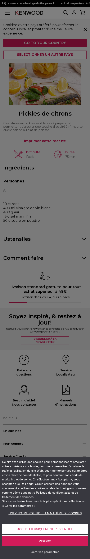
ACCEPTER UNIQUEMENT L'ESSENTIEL (45, 529)
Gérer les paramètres (45, 552)
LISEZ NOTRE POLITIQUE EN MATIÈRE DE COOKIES (45, 513)
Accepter (45, 540)
